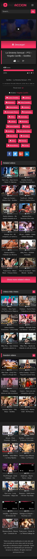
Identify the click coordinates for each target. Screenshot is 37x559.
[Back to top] (30, 553)
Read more (17, 88)
